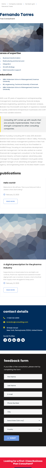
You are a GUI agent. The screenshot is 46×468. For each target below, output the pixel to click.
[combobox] (23, 420)
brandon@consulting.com (17, 322)
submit (13, 438)
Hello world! (9, 182)
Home (4, 4)
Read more (10, 201)
